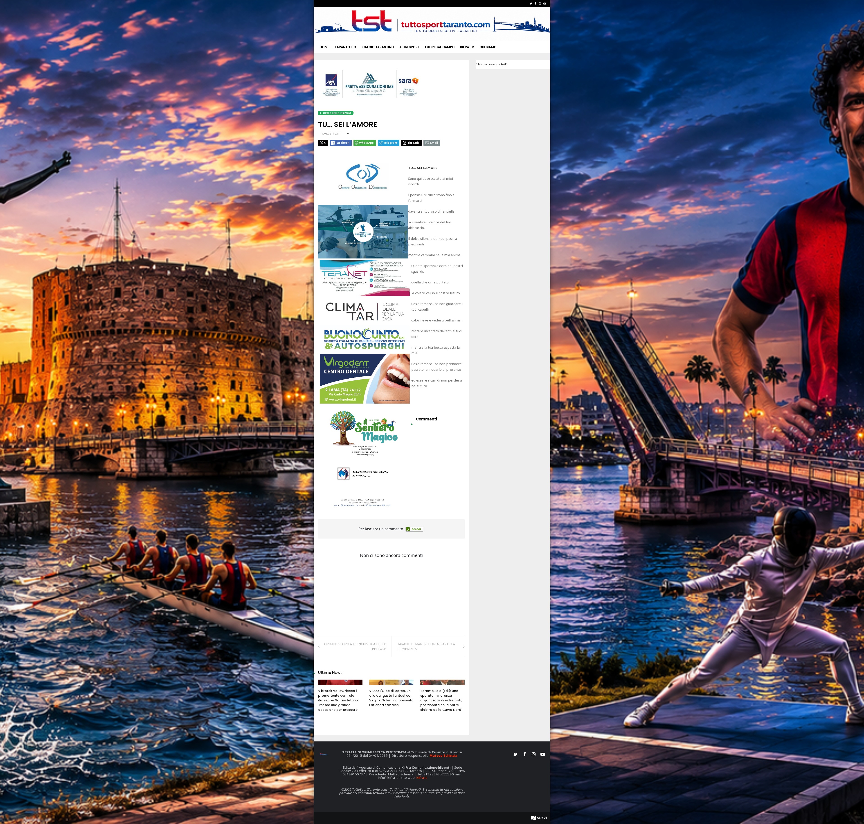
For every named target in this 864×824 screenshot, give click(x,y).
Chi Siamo (488, 47)
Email (434, 143)
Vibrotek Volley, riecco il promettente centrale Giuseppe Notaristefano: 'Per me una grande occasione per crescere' (338, 700)
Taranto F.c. (346, 47)
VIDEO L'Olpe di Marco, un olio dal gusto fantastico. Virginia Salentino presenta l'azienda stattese (391, 698)
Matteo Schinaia (443, 755)
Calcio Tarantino (378, 47)
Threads (413, 143)
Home (324, 47)
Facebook (342, 143)
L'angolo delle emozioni (335, 113)
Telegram (390, 143)
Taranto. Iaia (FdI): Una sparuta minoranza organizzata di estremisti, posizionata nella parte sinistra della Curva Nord (441, 700)
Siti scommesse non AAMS (491, 64)
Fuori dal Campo (440, 47)
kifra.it (421, 777)
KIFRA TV (467, 47)
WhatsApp (366, 143)
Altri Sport (409, 47)
